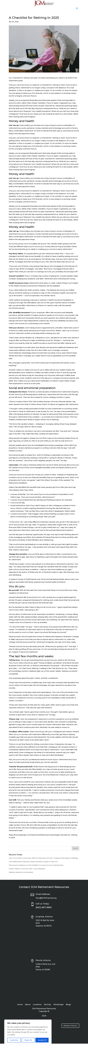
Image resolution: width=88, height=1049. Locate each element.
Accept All (42, 1040)
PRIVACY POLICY (70, 1026)
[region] (28, 1032)
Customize (14, 1040)
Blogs (68, 1005)
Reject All (28, 1040)
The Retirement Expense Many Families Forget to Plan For (33, 862)
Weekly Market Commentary (21, 872)
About (27, 1005)
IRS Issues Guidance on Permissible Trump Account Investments (36, 865)
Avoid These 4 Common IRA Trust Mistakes (27, 869)
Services (47, 1005)
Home (20, 1005)
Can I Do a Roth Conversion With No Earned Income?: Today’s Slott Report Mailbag (43, 858)
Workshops (58, 1005)
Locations (37, 1005)
